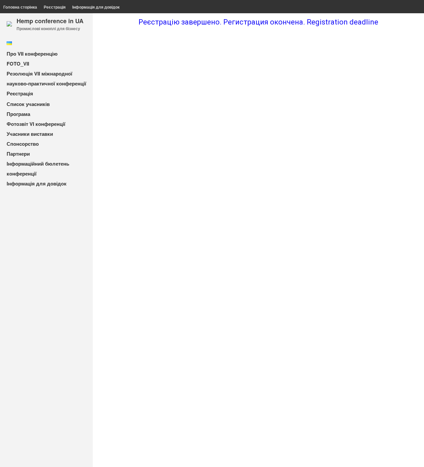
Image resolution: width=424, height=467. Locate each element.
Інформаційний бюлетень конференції (38, 168)
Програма (18, 114)
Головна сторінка (20, 7)
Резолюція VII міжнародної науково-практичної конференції (46, 78)
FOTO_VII (18, 63)
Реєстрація (55, 7)
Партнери (18, 153)
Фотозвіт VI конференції (36, 124)
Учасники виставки (30, 133)
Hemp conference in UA (50, 21)
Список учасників (28, 104)
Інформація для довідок (96, 7)
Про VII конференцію (32, 53)
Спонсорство (23, 143)
